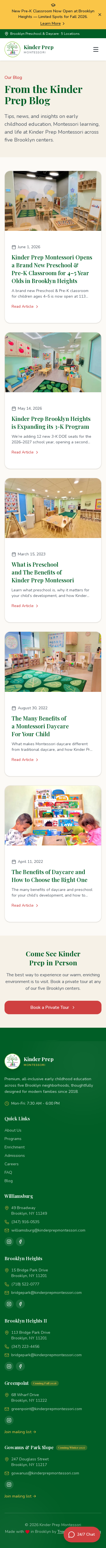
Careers (12, 1164)
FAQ (8, 1172)
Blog (9, 1181)
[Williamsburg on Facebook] (20, 1241)
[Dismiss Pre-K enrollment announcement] (100, 15)
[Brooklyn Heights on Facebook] (20, 1304)
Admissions (15, 1155)
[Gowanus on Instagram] (9, 1484)
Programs (13, 1138)
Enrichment (15, 1147)
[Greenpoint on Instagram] (9, 1420)
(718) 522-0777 (25, 1284)
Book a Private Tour (49, 1007)
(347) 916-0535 (25, 1222)
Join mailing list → (20, 1432)
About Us (13, 1130)
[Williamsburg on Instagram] (9, 1241)
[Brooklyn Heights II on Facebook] (20, 1366)
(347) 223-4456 (25, 1346)
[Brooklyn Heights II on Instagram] (9, 1366)
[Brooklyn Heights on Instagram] (9, 1304)
